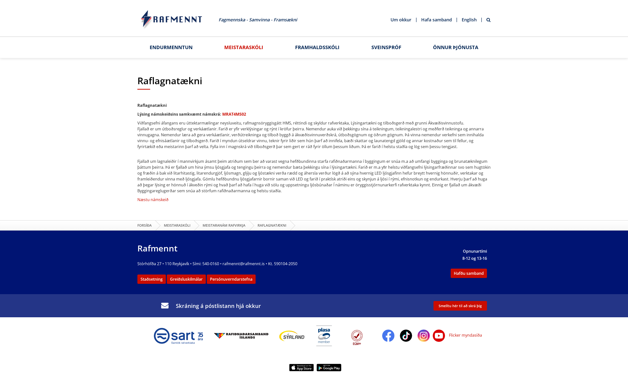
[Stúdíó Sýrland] (292, 335)
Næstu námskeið (153, 199)
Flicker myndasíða (465, 335)
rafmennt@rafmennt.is (243, 263)
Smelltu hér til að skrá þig (460, 305)
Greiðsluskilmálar (186, 279)
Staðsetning (152, 279)
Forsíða (144, 225)
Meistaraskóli (177, 225)
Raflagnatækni (272, 225)
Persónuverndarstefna (231, 279)
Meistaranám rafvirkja (224, 225)
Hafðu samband (469, 273)
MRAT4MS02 (234, 114)
